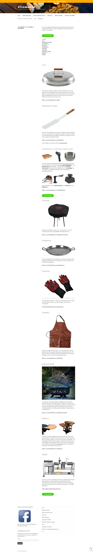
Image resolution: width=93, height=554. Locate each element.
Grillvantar (44, 48)
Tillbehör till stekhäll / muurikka (25, 18)
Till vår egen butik (48, 35)
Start (19, 15)
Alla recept (49, 15)
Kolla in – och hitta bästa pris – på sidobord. (52, 448)
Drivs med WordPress (22, 551)
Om (35, 18)
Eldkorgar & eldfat (46, 51)
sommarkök (60, 444)
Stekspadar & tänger (47, 42)
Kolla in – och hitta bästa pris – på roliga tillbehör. (53, 190)
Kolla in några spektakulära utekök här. (51, 488)
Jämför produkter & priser (39, 15)
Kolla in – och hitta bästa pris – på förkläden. (52, 358)
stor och (64, 165)
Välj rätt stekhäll (58, 15)
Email (18, 538)
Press (43, 524)
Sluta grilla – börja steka (47, 526)
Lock (43, 40)
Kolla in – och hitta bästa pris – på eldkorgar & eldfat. (54, 412)
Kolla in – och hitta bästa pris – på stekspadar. (53, 140)
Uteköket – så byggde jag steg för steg (50, 529)
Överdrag (44, 45)
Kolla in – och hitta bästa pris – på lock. (51, 100)
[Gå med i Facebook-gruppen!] (25, 522)
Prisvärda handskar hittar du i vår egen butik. (52, 306)
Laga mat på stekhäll (69, 15)
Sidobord (44, 53)
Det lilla (43, 43)
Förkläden (44, 50)
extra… (47, 43)
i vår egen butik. (63, 143)
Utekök (44, 54)
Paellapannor (45, 46)
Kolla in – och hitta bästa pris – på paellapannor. (53, 265)
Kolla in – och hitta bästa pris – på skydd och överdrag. (55, 234)
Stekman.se (26, 7)
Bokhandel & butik (27, 15)
